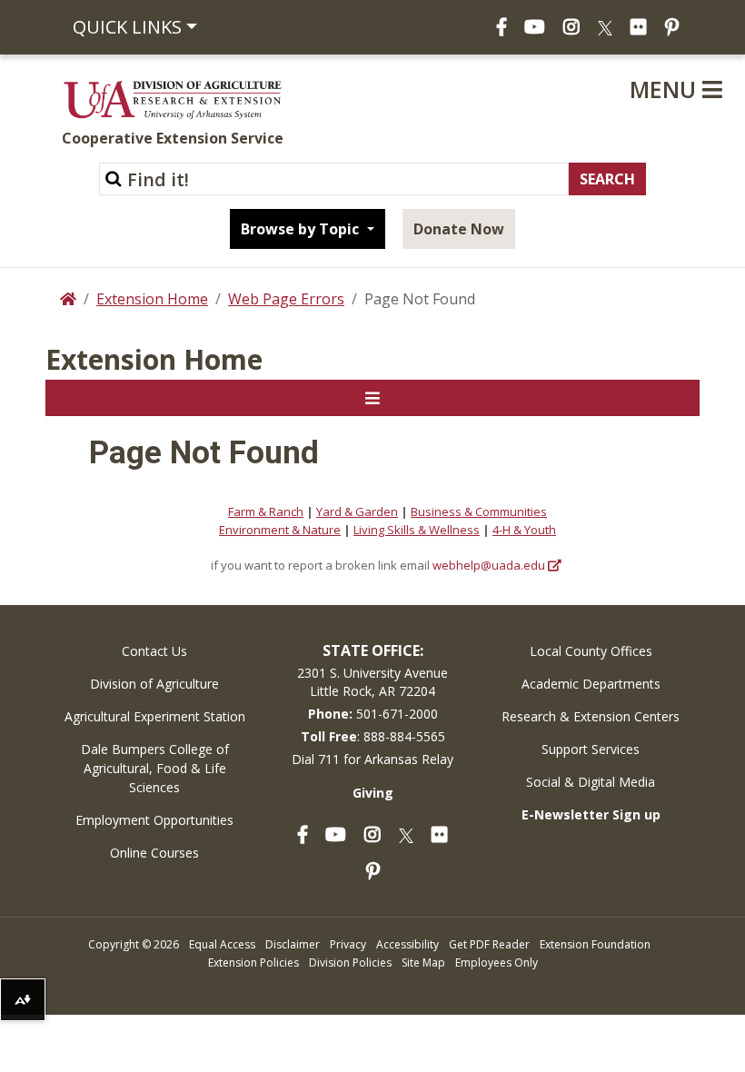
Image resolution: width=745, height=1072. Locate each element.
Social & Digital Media (590, 781)
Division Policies (350, 962)
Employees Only (496, 962)
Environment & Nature (280, 529)
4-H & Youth (524, 529)
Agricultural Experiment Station (155, 716)
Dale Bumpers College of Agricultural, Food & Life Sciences (155, 768)
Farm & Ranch (265, 511)
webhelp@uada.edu (488, 565)
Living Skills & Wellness (416, 529)
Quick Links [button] (127, 27)
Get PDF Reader (489, 944)
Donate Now (458, 229)
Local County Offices (591, 651)
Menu (666, 89)
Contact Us (154, 651)
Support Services (590, 749)
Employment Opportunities (154, 820)
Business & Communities (479, 511)
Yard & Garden (357, 511)
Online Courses (154, 852)
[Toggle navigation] (372, 398)
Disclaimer (292, 944)
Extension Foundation (595, 944)
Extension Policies (253, 962)
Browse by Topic (302, 229)
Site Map (423, 962)
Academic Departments (591, 683)
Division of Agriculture (154, 683)
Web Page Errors (286, 299)
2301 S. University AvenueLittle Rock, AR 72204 (372, 682)
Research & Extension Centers (591, 716)
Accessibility (407, 944)
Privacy (348, 944)
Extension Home (152, 299)
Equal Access (222, 944)
